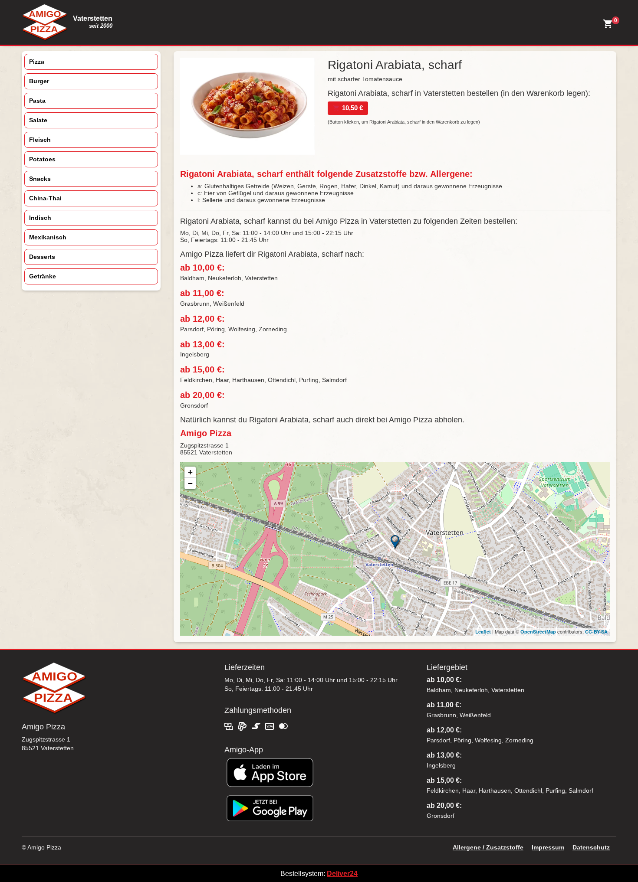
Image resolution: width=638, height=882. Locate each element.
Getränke (42, 276)
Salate (38, 120)
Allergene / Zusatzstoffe (488, 847)
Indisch (40, 217)
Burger (39, 81)
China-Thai (45, 198)
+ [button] (190, 472)
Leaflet (483, 631)
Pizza (36, 61)
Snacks (40, 178)
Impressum (548, 847)
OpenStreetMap (538, 631)
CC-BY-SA (596, 631)
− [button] (190, 483)
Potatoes (42, 159)
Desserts (42, 256)
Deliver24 (342, 873)
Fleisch (40, 139)
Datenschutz (591, 847)
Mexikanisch (47, 237)
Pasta (37, 100)
